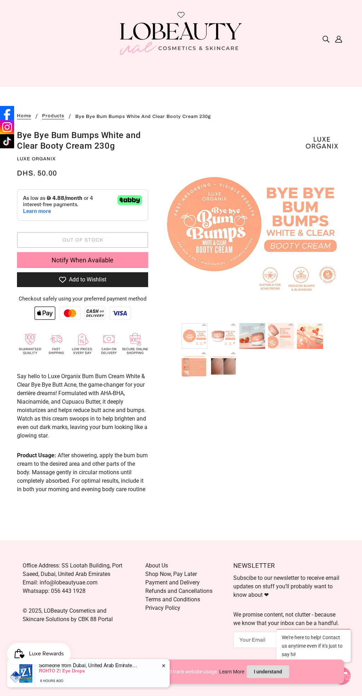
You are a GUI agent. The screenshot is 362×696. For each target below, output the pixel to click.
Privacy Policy (162, 608)
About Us (156, 565)
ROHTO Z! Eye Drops (62, 669)
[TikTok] (7, 141)
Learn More (231, 671)
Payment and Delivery (172, 582)
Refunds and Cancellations (178, 591)
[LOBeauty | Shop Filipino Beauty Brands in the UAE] (181, 38)
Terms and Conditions (172, 599)
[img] (326, 39)
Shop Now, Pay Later (171, 574)
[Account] (338, 39)
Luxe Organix (36, 158)
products (53, 116)
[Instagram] (7, 127)
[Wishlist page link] (181, 14)
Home (24, 116)
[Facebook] (7, 113)
